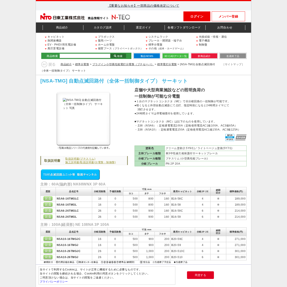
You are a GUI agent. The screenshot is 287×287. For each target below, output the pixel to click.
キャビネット (55, 36)
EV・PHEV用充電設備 (61, 44)
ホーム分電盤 (106, 44)
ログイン (196, 16)
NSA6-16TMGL (67, 204)
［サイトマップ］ (233, 64)
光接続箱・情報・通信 (212, 36)
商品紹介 (62, 27)
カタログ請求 (103, 27)
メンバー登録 (228, 16)
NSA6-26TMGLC (68, 210)
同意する (200, 275)
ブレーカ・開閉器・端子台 (165, 40)
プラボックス (106, 36)
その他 (166, 48)
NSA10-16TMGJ (67, 245)
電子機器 (204, 40)
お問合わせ (225, 27)
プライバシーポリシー (54, 281)
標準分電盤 (155, 44)
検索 (120, 56)
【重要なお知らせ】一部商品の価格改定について (143, 5)
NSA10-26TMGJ (67, 257)
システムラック (158, 36)
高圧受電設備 (55, 48)
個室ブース (120, 48)
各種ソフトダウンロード (184, 27)
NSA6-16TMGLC (68, 198)
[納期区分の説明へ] (116, 261)
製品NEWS (147, 56)
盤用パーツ (104, 40)
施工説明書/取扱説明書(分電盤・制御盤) (90, 162)
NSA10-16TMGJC (69, 239)
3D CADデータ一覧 (175, 56)
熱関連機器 (54, 40)
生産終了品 (232, 56)
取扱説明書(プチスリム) (80, 158)
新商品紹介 (204, 56)
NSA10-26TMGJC (69, 251)
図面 (48, 198)
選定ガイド (143, 27)
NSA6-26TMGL (67, 216)
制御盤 (202, 44)
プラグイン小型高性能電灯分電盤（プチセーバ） (123, 64)
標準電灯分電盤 (167, 64)
